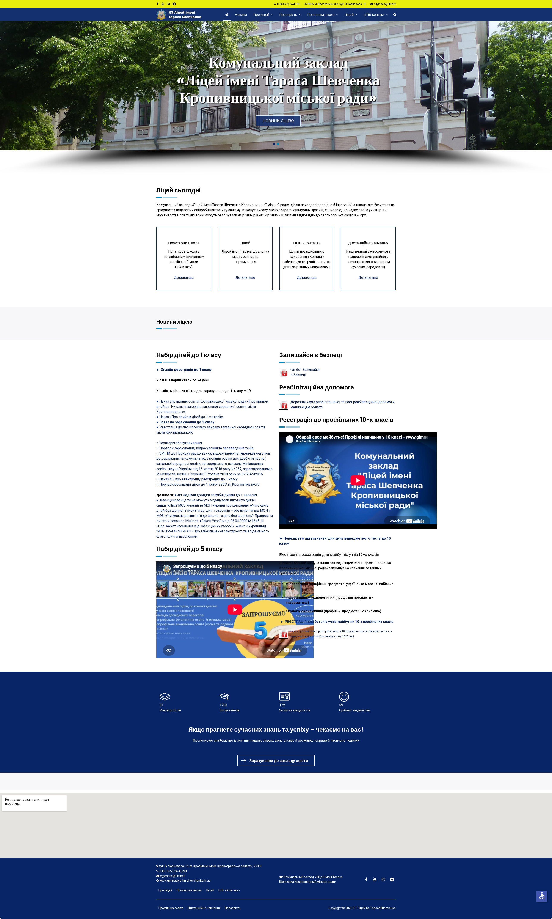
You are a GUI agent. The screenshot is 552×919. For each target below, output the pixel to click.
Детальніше (184, 277)
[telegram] (174, 4)
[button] (276, 85)
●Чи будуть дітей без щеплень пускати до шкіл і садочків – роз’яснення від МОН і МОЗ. (213, 510)
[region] (276, 98)
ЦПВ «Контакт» (229, 890)
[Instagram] (168, 4)
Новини (241, 14)
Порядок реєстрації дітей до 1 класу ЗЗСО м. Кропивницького (209, 484)
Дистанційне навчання (204, 908)
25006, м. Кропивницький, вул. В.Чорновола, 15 (336, 4)
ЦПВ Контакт (374, 14)
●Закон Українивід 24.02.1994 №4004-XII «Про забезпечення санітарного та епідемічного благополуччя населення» (212, 531)
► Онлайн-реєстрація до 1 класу (184, 370)
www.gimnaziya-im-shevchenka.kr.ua (185, 880)
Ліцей (349, 14)
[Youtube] (163, 4)
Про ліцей (261, 14)
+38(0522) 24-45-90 (288, 4)
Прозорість (288, 14)
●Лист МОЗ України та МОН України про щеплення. (208, 505)
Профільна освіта (170, 908)
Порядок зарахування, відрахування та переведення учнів (206, 448)
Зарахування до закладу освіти (278, 760)
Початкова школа (320, 14)
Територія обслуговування (180, 443)
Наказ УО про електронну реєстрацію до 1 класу (198, 479)
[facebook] (157, 4)
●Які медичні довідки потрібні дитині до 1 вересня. (216, 495)
